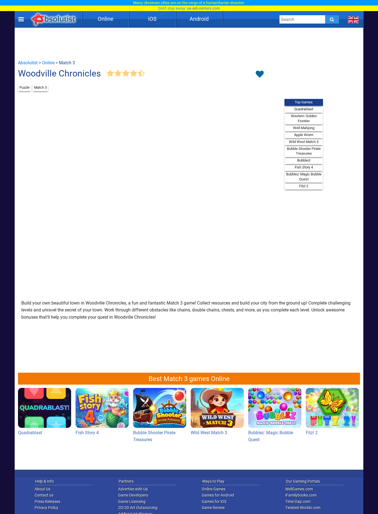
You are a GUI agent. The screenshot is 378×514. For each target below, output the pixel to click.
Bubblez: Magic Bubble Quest (304, 176)
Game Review (213, 507)
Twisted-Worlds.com (302, 507)
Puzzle (24, 87)
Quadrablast (303, 109)
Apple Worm (303, 135)
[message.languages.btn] (353, 19)
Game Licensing (132, 501)
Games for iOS (214, 501)
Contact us (44, 495)
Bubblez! (303, 160)
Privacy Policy (46, 507)
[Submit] (332, 19)
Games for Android (218, 495)
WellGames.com (299, 489)
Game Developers (133, 495)
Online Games (214, 489)
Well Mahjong (303, 128)
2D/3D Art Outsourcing (137, 507)
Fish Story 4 (304, 167)
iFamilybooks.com (301, 495)
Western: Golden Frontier (304, 118)
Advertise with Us (133, 489)
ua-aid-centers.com (203, 8)
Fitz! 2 (303, 186)
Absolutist (28, 62)
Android (199, 19)
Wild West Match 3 (304, 142)
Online (105, 19)
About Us (42, 489)
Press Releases (47, 501)
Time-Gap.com (297, 501)
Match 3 (40, 87)
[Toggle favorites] (259, 74)
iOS (152, 19)
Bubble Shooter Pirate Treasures (304, 151)
